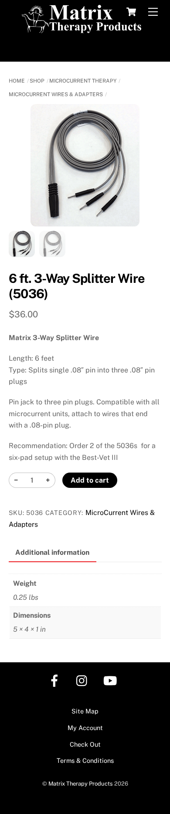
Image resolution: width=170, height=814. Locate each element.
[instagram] (84, 680)
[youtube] (112, 680)
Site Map (85, 711)
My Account (85, 727)
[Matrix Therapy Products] (83, 30)
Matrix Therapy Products (80, 783)
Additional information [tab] (52, 552)
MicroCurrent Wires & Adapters (56, 94)
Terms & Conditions (85, 760)
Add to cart (90, 480)
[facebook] (56, 680)
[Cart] (131, 12)
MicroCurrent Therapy (82, 81)
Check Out (85, 744)
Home (17, 81)
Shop (37, 81)
